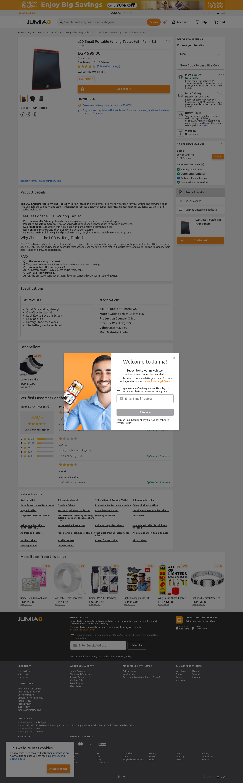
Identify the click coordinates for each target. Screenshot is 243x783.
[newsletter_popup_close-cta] (174, 358)
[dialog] (121, 391)
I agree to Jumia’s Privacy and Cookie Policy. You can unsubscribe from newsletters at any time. (146, 390)
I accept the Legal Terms (157, 381)
